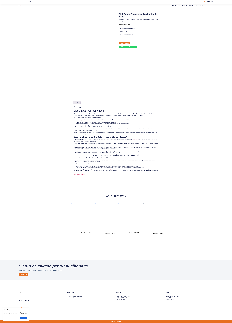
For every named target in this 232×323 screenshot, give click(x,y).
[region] (15, 314)
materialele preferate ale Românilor (102, 134)
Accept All (24, 317)
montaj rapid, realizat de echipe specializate (115, 169)
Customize (8, 317)
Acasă (172, 5)
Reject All (16, 317)
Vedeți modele (23, 274)
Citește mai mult (86, 232)
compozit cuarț (136, 139)
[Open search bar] (207, 5)
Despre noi (184, 5)
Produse (177, 5)
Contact (201, 5)
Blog (196, 5)
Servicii (191, 5)
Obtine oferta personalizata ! (80, 174)
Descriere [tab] (77, 102)
